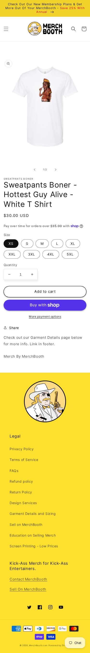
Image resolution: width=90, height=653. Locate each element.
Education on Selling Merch (33, 535)
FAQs (14, 471)
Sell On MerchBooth (28, 589)
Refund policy (21, 481)
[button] (6, 29)
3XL (31, 254)
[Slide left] (34, 169)
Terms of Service (24, 460)
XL (73, 243)
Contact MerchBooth (28, 579)
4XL (50, 254)
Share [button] (14, 328)
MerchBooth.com (38, 645)
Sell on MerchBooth (26, 524)
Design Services (23, 503)
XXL (12, 254)
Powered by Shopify (59, 645)
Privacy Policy (22, 449)
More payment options (45, 316)
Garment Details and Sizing (33, 514)
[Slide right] (55, 169)
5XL (70, 254)
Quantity (10, 265)
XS (11, 243)
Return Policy (21, 492)
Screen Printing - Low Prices (34, 546)
